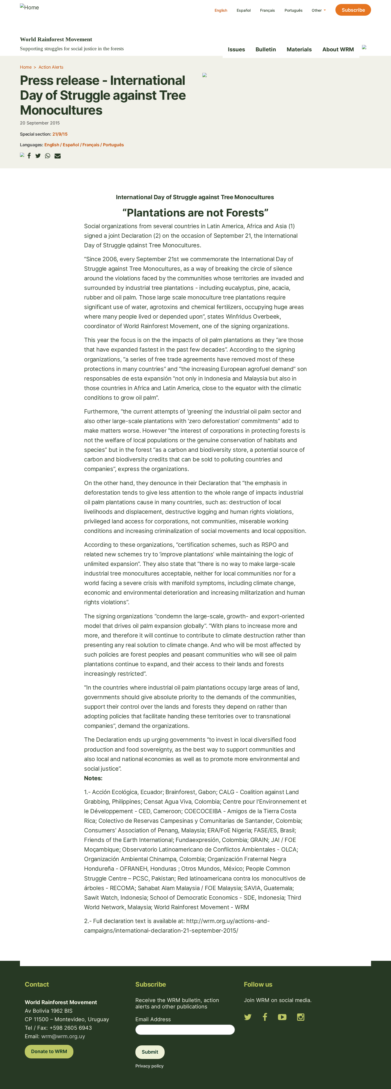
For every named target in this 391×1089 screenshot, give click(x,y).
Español (244, 10)
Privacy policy (149, 1066)
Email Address (153, 1019)
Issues (236, 49)
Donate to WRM (49, 1051)
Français (267, 10)
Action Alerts (51, 67)
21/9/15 (60, 134)
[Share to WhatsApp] (47, 156)
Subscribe (353, 10)
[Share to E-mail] (58, 156)
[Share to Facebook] (29, 156)
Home (25, 67)
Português (294, 10)
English (221, 10)
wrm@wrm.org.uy (63, 1036)
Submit (150, 1052)
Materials (299, 49)
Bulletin (266, 49)
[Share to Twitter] (38, 156)
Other (317, 10)
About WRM (338, 49)
